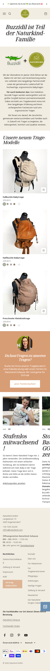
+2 (19, 204)
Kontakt (31, 554)
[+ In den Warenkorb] (43, 189)
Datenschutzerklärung (12, 561)
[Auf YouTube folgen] (26, 635)
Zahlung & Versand (11, 567)
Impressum (8, 572)
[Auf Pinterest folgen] (19, 635)
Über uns (32, 558)
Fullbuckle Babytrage (13, 197)
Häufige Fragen (35, 585)
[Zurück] (3, 3)
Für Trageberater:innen (36, 570)
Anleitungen (33, 580)
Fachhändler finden (11, 626)
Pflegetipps (33, 576)
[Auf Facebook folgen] (5, 635)
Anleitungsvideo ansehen (14, 483)
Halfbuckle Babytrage (14, 257)
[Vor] (46, 3)
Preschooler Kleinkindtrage (16, 318)
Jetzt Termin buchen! (25, 384)
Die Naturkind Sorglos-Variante (35, 601)
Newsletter (33, 595)
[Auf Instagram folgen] (12, 635)
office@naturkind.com (13, 530)
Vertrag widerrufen (11, 584)
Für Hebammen (35, 563)
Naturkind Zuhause (11, 620)
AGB (5, 576)
